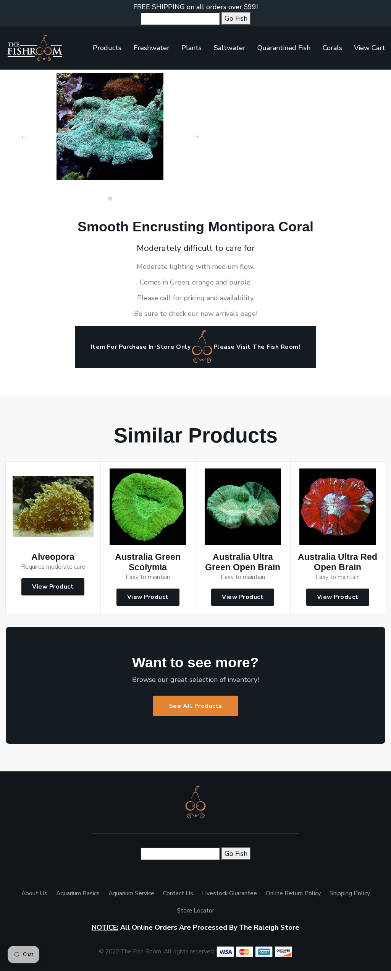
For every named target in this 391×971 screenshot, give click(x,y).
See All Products (195, 706)
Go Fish (236, 18)
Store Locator (195, 910)
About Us (34, 893)
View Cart (369, 47)
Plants (191, 47)
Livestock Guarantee (229, 893)
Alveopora (52, 557)
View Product (53, 586)
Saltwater (230, 47)
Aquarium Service (131, 893)
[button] (110, 198)
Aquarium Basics (78, 893)
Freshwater (152, 47)
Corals (332, 47)
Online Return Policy (293, 893)
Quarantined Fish (283, 47)
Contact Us (178, 893)
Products (107, 47)
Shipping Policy (350, 893)
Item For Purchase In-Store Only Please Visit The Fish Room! (195, 347)
